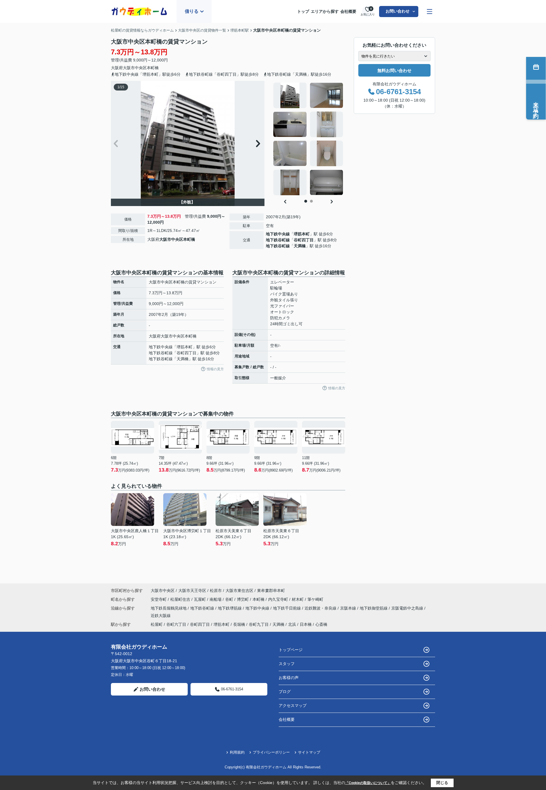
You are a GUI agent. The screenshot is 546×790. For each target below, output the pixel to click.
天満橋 (300, 246)
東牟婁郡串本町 (271, 590)
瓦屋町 (200, 599)
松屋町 (157, 624)
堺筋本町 (302, 234)
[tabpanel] (308, 139)
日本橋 (306, 624)
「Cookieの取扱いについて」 (368, 783)
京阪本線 (348, 608)
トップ (303, 11)
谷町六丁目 (176, 624)
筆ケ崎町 (315, 599)
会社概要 (348, 11)
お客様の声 (289, 677)
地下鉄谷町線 (278, 240)
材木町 (298, 599)
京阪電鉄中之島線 (407, 608)
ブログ (285, 691)
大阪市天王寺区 (192, 590)
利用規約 (237, 752)
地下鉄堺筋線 (230, 608)
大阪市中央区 (135, 67)
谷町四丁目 (304, 240)
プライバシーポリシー (271, 752)
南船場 (216, 599)
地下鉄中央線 (278, 234)
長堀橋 (239, 624)
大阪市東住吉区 (239, 590)
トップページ (291, 649)
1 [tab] (305, 201)
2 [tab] (311, 201)
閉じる (442, 782)
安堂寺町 (159, 599)
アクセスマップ (293, 705)
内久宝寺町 (278, 599)
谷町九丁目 (259, 624)
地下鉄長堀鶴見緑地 (169, 608)
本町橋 (153, 67)
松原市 (216, 590)
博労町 (243, 599)
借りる (191, 11)
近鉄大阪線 (161, 615)
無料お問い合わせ (394, 70)
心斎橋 (321, 624)
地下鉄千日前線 (287, 608)
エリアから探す (325, 11)
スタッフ (287, 663)
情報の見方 (215, 369)
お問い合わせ (398, 11)
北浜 (292, 624)
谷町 (229, 599)
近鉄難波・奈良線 (321, 608)
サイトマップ (309, 752)
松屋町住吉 (180, 599)
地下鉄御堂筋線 (374, 608)
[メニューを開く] (429, 11)
